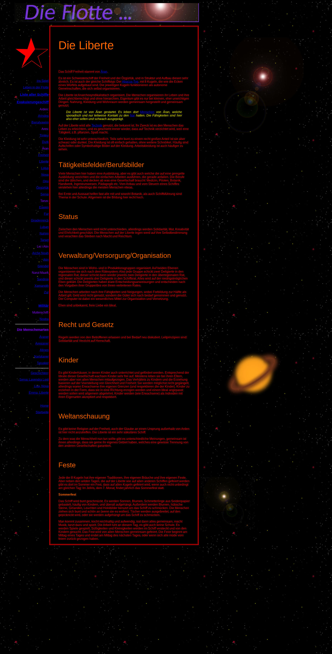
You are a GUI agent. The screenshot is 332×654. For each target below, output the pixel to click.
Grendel (43, 266)
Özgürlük (42, 187)
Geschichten (39, 373)
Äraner (44, 337)
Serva (45, 194)
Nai (132, 115)
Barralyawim (40, 122)
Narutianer (41, 356)
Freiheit (43, 155)
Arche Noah (40, 253)
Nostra (44, 319)
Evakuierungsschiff (33, 102)
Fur (46, 214)
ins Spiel (43, 80)
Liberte (44, 161)
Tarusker (43, 363)
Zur (46, 292)
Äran (104, 71)
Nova (45, 174)
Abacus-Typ (130, 81)
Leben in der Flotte (36, 87)
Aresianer (42, 343)
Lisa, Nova (41, 386)
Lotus (45, 168)
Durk (45, 142)
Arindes (43, 115)
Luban (44, 227)
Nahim (44, 233)
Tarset (44, 240)
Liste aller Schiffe (34, 95)
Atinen (44, 350)
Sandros (43, 279)
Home (44, 405)
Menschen (147, 112)
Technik (96, 125)
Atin (46, 259)
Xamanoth (42, 285)
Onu (46, 181)
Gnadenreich (40, 220)
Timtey (44, 135)
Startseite (42, 412)
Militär (43, 306)
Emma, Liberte (39, 392)
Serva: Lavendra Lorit (34, 379)
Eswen (44, 207)
